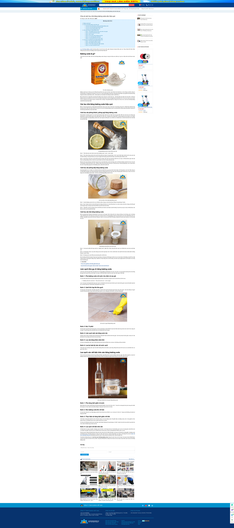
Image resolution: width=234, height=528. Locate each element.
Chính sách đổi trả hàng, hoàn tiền (111, 524)
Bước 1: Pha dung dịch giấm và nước (93, 41)
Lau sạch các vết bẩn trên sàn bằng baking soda (93, 39)
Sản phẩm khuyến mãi (143, 46)
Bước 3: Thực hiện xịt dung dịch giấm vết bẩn (95, 43)
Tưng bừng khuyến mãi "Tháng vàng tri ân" (143, 8)
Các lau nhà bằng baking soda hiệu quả (91, 24)
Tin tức (139, 520)
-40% (144, 88)
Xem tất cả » (131, 459)
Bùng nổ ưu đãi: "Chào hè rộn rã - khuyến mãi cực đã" (121, 8)
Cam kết (122, 520)
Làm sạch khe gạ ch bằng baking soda (91, 30)
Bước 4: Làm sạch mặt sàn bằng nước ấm (94, 35)
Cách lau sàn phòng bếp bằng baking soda (94, 27)
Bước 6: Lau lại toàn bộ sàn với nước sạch (94, 38)
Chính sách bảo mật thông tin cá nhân (128, 521)
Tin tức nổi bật (142, 15)
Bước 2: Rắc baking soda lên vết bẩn (93, 42)
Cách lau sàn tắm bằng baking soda (93, 28)
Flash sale (140, 521)
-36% (144, 110)
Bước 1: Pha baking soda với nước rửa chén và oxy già (96, 31)
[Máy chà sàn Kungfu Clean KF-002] (145, 100)
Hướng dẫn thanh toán (125, 524)
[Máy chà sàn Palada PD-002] (145, 78)
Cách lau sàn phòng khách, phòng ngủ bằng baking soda (97, 26)
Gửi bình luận (84, 454)
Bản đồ (232, 522)
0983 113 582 (109, 515)
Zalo (232, 517)
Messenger (232, 512)
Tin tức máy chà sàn (86, 459)
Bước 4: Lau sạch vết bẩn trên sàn (93, 45)
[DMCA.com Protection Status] (145, 522)
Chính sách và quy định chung (110, 520)
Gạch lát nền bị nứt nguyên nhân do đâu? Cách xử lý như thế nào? (95, 265)
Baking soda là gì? (87, 23)
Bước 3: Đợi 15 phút (90, 34)
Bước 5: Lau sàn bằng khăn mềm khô (93, 37)
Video (139, 524)
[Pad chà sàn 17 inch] (145, 56)
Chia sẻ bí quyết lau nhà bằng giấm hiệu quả (90, 263)
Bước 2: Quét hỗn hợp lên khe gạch (93, 32)
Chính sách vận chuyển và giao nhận (111, 521)
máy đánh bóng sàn (86, 435)
